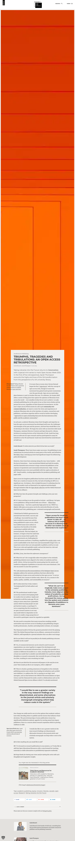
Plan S (22, 455)
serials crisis (52, 540)
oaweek (51, 791)
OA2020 (30, 455)
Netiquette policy (46, 811)
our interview (18, 732)
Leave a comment (20, 806)
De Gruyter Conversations (38, 4)
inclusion (40, 791)
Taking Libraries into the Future (36, 793)
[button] (3, 838)
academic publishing (24, 791)
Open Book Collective (38, 487)
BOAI (18, 455)
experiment (43, 386)
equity (34, 791)
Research (22, 793)
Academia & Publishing (21, 354)
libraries (46, 791)
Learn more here (16, 389)
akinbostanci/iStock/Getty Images (36, 785)
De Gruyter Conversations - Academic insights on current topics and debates (4, 2)
